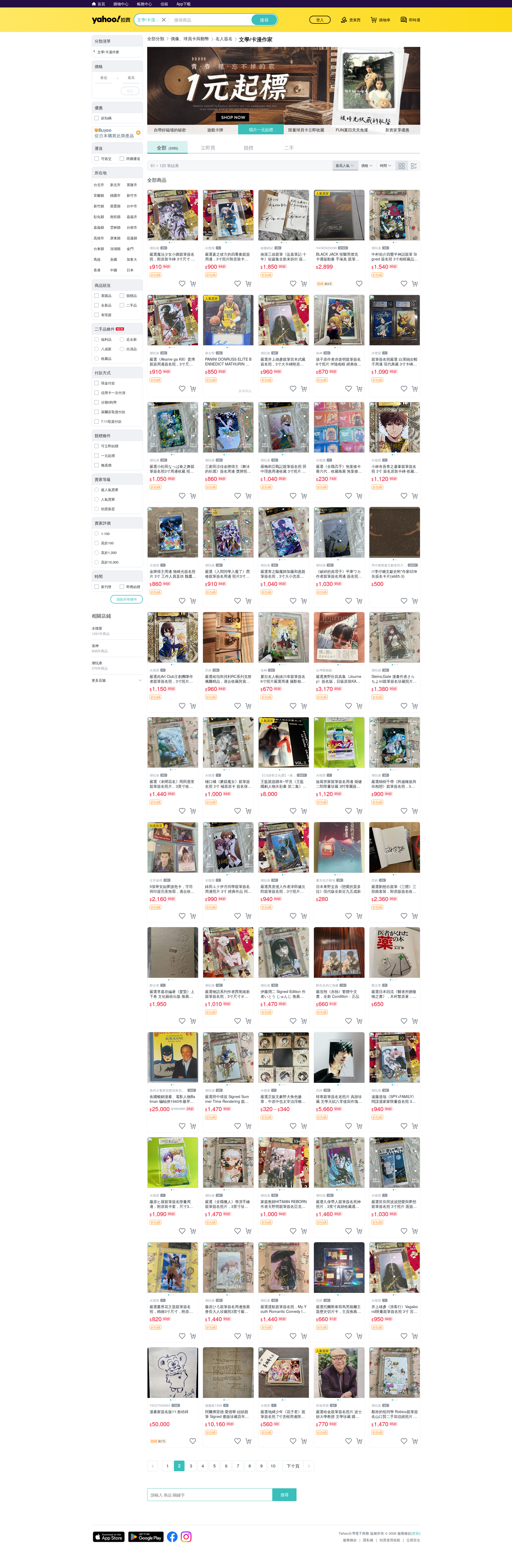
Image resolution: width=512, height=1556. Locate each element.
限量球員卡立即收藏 (306, 129)
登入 (320, 19)
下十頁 (293, 1466)
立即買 (208, 147)
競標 (248, 147)
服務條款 (350, 1539)
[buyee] (117, 132)
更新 (415, 1533)
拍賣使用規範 (389, 1539)
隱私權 (368, 1539)
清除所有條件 (126, 599)
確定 (130, 90)
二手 (289, 147)
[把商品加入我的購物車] (193, 283)
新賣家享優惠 (397, 129)
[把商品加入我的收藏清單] (182, 283)
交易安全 (413, 1539)
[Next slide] (194, 215)
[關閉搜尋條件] (164, 20)
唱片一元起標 (261, 129)
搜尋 (285, 1494)
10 (273, 1466)
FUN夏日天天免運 (352, 129)
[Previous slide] (150, 215)
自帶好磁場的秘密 (170, 129)
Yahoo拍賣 (111, 19)
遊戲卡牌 (215, 129)
